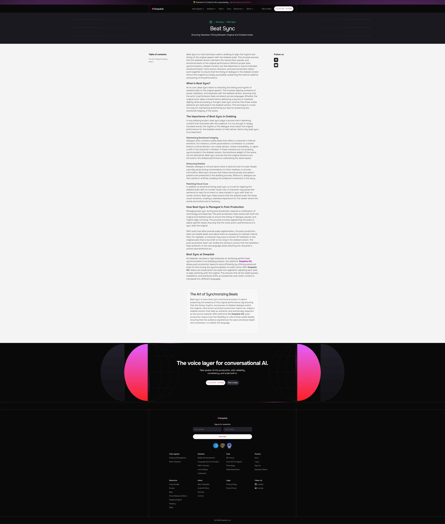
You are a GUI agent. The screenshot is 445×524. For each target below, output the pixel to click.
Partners (201, 492)
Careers (201, 496)
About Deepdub (203, 484)
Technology (230, 465)
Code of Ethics (203, 488)
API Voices (230, 458)
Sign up (258, 465)
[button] (198, 9)
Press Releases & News (178, 496)
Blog (170, 492)
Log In (257, 462)
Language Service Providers (208, 462)
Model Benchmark (233, 469)
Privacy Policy (231, 484)
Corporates (202, 473)
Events (172, 488)
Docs (229, 9)
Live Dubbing (202, 469)
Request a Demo (261, 469)
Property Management (177, 458)
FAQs (171, 507)
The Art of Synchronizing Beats (158, 60)
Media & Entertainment (206, 458)
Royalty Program (175, 500)
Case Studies (174, 484)
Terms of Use (231, 488)
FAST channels (203, 465)
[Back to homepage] (158, 9)
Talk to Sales (266, 9)
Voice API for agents (234, 462)
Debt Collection (175, 462)
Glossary (220, 22)
